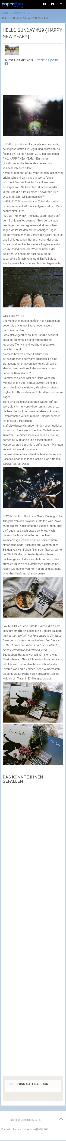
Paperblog (14, 1119)
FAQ (39, 1129)
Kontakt (5, 1129)
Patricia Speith (46, 60)
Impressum (29, 1129)
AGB (45, 1129)
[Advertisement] (33, 931)
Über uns (16, 1129)
